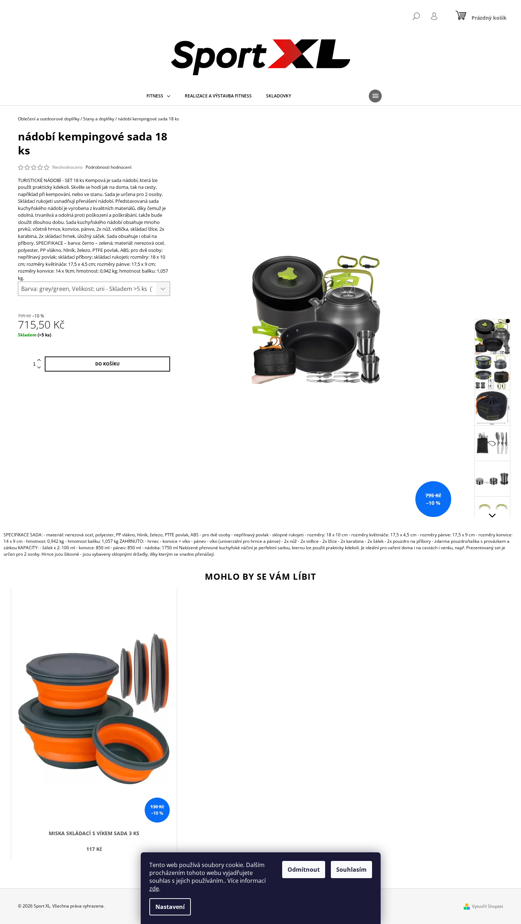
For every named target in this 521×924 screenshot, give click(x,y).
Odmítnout (304, 869)
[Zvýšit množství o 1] (39, 360)
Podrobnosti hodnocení (108, 167)
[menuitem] (158, 96)
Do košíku (107, 364)
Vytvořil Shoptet (487, 906)
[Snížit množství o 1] (39, 368)
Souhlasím (351, 869)
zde (154, 888)
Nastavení (170, 907)
